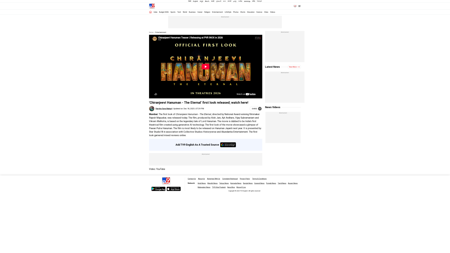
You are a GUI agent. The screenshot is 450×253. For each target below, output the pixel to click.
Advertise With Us (213, 179)
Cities (266, 12)
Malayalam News (204, 187)
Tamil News (282, 183)
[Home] (150, 12)
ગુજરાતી (218, 1)
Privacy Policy (245, 179)
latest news (272, 66)
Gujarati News (259, 183)
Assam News (293, 183)
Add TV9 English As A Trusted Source (197, 144)
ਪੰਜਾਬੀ (229, 1)
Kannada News (235, 183)
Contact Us (192, 179)
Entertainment (217, 12)
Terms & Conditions (259, 179)
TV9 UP (259, 1)
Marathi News (212, 183)
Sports (173, 12)
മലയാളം (247, 1)
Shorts (242, 12)
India (155, 12)
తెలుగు (207, 1)
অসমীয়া (240, 1)
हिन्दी (189, 1)
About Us (201, 179)
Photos (235, 12)
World (185, 12)
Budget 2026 (164, 12)
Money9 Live (241, 187)
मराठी (212, 1)
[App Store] (174, 189)
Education (251, 12)
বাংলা (224, 1)
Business (192, 12)
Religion (207, 12)
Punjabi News (271, 183)
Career (199, 12)
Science (259, 12)
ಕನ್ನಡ (201, 1)
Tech (179, 12)
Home (151, 32)
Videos (272, 12)
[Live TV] (294, 6)
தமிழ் (234, 1)
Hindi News (202, 183)
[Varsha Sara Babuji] (151, 108)
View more (293, 67)
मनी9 (253, 1)
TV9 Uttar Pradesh (219, 187)
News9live (231, 187)
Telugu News (224, 183)
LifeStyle (228, 12)
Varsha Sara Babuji (164, 109)
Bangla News (248, 183)
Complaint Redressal (230, 179)
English (195, 1)
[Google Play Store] (158, 189)
